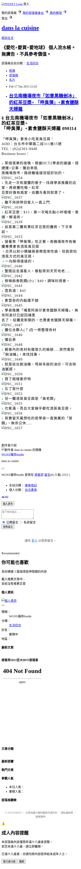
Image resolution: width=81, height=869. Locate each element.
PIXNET (17, 812)
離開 (21, 861)
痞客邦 (39, 474)
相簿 (12, 70)
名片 (12, 80)
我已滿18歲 (9, 861)
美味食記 (31, 485)
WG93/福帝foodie (13, 454)
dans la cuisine (20, 27)
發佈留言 (8, 526)
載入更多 (8, 503)
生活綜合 (32, 63)
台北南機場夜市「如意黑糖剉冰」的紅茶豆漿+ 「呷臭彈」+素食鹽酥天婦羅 (44, 102)
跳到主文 (8, 38)
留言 (47, 474)
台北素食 (31, 489)
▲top (5, 496)
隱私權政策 (67, 812)
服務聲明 (40, 816)
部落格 (13, 75)
